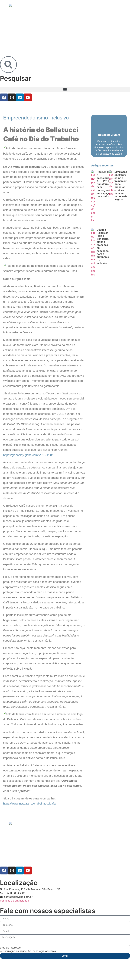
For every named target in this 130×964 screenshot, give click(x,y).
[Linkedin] (20, 97)
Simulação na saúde (15, 950)
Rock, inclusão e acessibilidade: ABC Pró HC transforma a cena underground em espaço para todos (106, 184)
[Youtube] (28, 97)
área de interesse (10, 947)
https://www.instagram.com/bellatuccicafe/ (29, 803)
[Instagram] (12, 97)
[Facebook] (4, 97)
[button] (65, 89)
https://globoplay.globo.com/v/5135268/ (28, 455)
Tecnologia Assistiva (43, 950)
